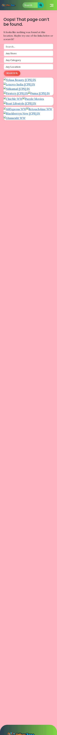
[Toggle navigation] (51, 5)
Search (11, 73)
